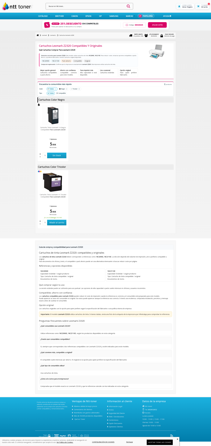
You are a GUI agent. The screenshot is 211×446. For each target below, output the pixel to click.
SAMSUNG (113, 16)
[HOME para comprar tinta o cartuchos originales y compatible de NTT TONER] (17, 10)
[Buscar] (128, 5)
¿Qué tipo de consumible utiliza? (52, 365)
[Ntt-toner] (38, 35)
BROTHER (59, 16)
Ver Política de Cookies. (65, 442)
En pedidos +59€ (138, 35)
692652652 (154, 35)
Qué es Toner (80, 419)
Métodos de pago (169, 35)
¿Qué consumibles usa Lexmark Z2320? (55, 326)
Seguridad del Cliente (117, 413)
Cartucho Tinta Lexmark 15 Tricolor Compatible (53, 195)
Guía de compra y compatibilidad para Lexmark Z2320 (61, 247)
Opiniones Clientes (116, 427)
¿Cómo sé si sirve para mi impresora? (54, 379)
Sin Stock (57, 155)
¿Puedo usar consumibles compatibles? (55, 339)
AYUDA (166, 16)
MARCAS (129, 16)
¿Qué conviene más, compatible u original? (56, 352)
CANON (74, 16)
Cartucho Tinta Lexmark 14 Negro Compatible (53, 128)
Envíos (111, 410)
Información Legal (115, 406)
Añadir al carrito (56, 222)
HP (100, 16)
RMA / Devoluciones (116, 416)
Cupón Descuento (115, 423)
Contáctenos (113, 420)
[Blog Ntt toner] (171, 436)
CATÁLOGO (43, 16)
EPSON (88, 16)
